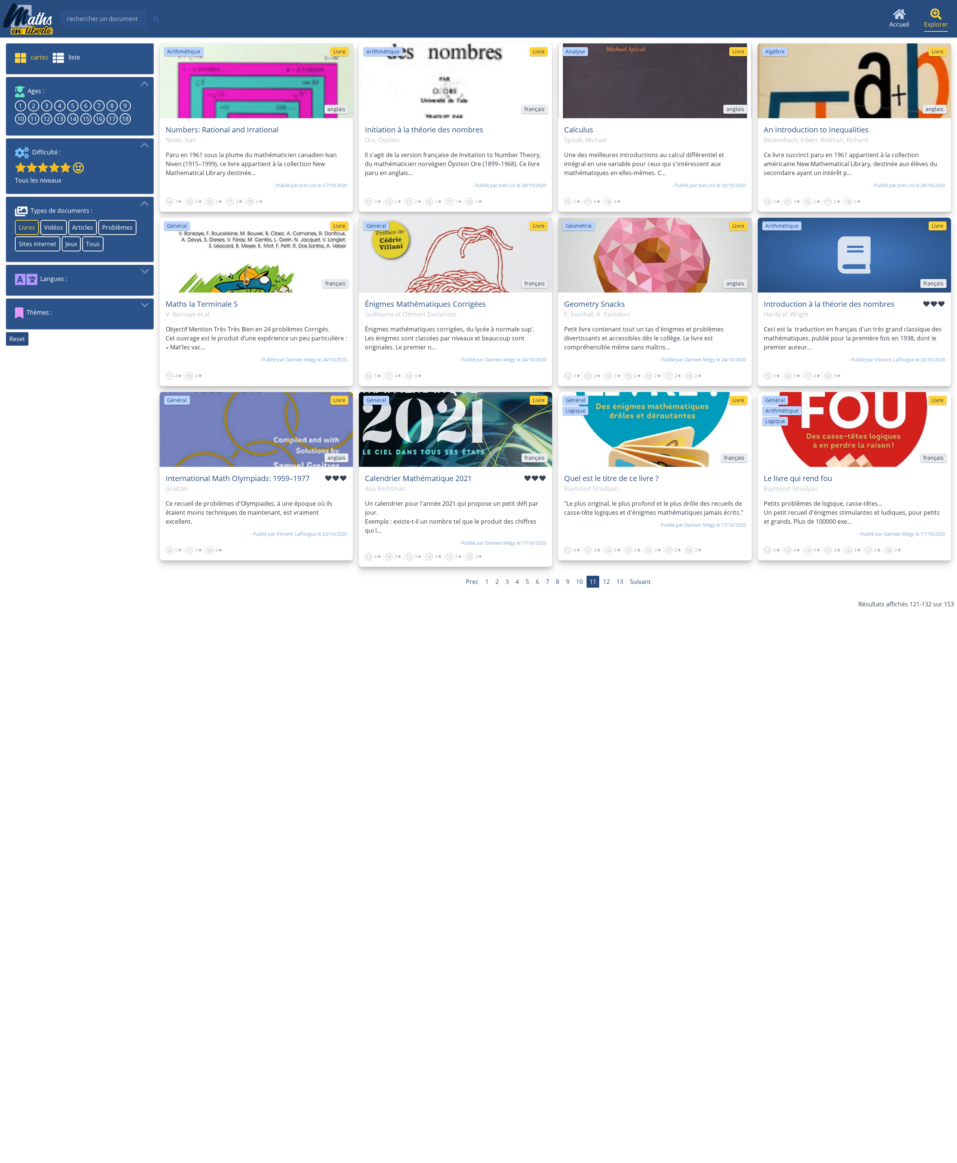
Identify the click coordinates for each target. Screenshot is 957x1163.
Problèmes (117, 227)
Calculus (578, 130)
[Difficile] (54, 167)
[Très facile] (20, 167)
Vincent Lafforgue (894, 359)
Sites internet (37, 244)
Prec (472, 582)
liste (73, 57)
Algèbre (775, 51)
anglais (336, 109)
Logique (575, 410)
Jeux (71, 244)
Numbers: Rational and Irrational (222, 130)
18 (125, 119)
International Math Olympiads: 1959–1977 (238, 478)
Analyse (575, 51)
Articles (82, 227)
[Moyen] (43, 167)
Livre (339, 51)
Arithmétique (183, 51)
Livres (27, 227)
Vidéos (53, 227)
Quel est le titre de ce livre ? (611, 478)
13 (59, 119)
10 (20, 119)
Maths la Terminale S (202, 304)
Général (177, 225)
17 (112, 119)
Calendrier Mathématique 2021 (418, 478)
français (534, 109)
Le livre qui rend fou (798, 478)
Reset (17, 339)
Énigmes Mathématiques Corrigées (425, 304)
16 (99, 119)
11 (33, 119)
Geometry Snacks (594, 304)
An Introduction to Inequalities (816, 130)
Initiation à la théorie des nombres (424, 130)
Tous (93, 244)
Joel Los (307, 185)
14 (73, 119)
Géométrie (579, 225)
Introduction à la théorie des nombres (829, 304)
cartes (38, 57)
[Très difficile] (65, 167)
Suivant (640, 582)
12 (46, 119)
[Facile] (31, 167)
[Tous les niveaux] (76, 167)
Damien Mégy (301, 359)
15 (86, 119)
